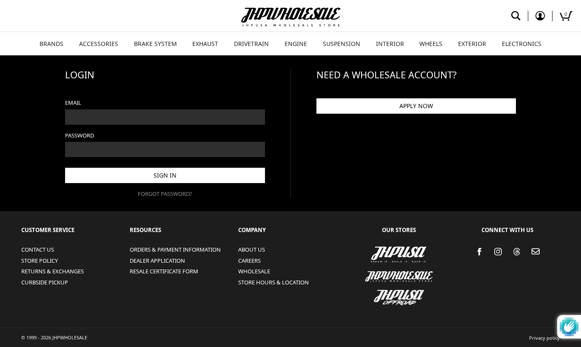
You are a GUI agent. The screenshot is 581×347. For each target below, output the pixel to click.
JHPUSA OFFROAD (396, 292)
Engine (296, 44)
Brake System (155, 44)
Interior (390, 44)
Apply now (416, 106)
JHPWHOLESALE (377, 271)
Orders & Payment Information (175, 249)
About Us (251, 249)
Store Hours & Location (273, 282)
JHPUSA (375, 254)
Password (79, 135)
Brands (51, 44)
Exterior (472, 44)
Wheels (430, 44)
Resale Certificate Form (164, 271)
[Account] (540, 16)
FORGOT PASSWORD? (165, 194)
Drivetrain (251, 44)
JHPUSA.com (290, 16)
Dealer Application (157, 260)
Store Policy (39, 260)
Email (73, 102)
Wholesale (254, 271)
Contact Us (37, 249)
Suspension (341, 44)
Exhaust (205, 44)
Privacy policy (544, 338)
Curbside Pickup (44, 282)
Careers (249, 260)
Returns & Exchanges (52, 271)
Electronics (521, 44)
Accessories (98, 44)
